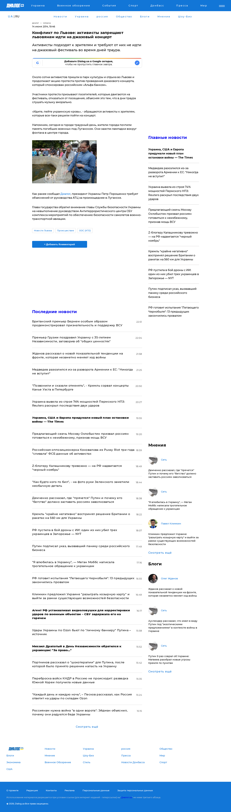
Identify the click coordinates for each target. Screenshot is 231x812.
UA (10, 16)
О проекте (12, 790)
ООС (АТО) (85, 230)
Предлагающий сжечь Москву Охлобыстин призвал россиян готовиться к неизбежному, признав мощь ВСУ (170, 216)
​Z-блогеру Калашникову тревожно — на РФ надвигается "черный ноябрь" (173, 236)
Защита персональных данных (135, 790)
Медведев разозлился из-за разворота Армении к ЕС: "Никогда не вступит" (173, 172)
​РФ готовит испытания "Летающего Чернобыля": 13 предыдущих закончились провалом (173, 311)
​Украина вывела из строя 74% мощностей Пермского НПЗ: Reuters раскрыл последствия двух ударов (173, 193)
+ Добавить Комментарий (59, 244)
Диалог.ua (126, 797)
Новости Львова (43, 230)
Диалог (35, 23)
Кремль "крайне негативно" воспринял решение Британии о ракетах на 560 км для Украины (171, 255)
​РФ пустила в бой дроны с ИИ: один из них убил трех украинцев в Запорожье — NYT (173, 274)
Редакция (32, 790)
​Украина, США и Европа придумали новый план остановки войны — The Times (170, 153)
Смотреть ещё (87, 726)
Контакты (51, 790)
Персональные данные (96, 790)
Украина (47, 23)
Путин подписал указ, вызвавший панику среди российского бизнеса (172, 293)
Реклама (70, 790)
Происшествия (65, 230)
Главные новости (167, 137)
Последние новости (54, 311)
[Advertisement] (87, 275)
